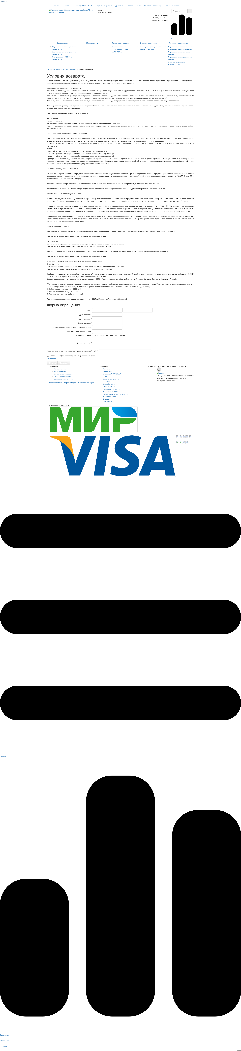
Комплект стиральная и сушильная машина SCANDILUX (121, 49)
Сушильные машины (148, 43)
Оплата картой (109, 386)
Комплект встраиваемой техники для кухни (178, 63)
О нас (105, 376)
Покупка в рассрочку (152, 5)
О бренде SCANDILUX (83, 5)
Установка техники (172, 5)
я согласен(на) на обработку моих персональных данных (73, 355)
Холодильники (62, 43)
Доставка (119, 5)
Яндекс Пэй (107, 371)
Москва (55, 5)
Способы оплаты (134, 5)
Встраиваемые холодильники (180, 46)
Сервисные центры (104, 5)
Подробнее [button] (51, 358)
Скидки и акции (109, 401)
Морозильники (92, 43)
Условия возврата (110, 396)
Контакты (66, 5)
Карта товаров (70, 382)
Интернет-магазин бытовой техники (61, 69)
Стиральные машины (120, 43)
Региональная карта (86, 382)
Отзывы (106, 399)
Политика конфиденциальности (116, 394)
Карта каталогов (55, 382)
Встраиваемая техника (178, 43)
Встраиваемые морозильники (180, 49)
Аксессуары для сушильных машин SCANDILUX (151, 47)
